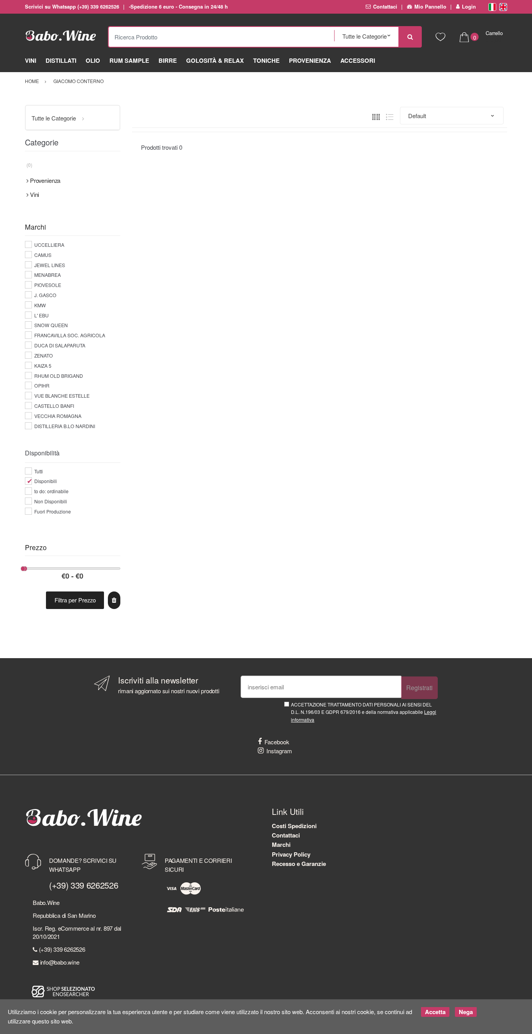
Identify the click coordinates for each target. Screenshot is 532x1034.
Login (469, 6)
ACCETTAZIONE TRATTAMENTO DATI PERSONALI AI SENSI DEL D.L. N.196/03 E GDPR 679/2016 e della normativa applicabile (363, 712)
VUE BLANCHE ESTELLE (62, 395)
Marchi (281, 844)
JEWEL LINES (49, 265)
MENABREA (47, 274)
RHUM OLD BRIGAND (58, 375)
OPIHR (41, 385)
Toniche (266, 60)
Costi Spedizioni (294, 826)
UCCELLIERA (49, 244)
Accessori (357, 60)
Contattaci (385, 6)
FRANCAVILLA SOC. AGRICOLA (69, 335)
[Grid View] (376, 116)
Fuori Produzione (52, 511)
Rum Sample (129, 60)
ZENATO (43, 355)
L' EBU (41, 315)
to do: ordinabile (51, 491)
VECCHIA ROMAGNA (57, 416)
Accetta (435, 1011)
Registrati (419, 687)
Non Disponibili (50, 501)
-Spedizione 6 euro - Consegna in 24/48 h (178, 6)
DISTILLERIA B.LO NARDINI (64, 426)
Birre (168, 60)
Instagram (279, 751)
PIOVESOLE (47, 285)
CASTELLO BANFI (54, 405)
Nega (466, 1011)
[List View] (389, 116)
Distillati (61, 60)
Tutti (38, 471)
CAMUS (42, 254)
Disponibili (45, 481)
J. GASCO (45, 295)
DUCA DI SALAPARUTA (59, 345)
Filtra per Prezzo (75, 600)
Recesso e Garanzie (299, 863)
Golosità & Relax (215, 60)
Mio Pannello (430, 6)
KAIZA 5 (42, 365)
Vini (30, 60)
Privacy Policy (291, 854)
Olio (93, 60)
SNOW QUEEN (51, 325)
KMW (40, 305)
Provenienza (310, 60)
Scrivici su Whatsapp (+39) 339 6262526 (72, 6)
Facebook (276, 742)
